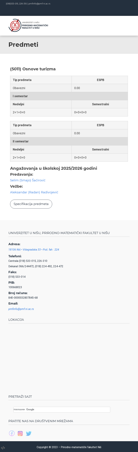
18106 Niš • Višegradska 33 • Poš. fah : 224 (33, 249)
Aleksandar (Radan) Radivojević (34, 192)
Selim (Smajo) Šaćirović (27, 180)
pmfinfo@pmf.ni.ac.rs (39, 3)
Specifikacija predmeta (31, 204)
